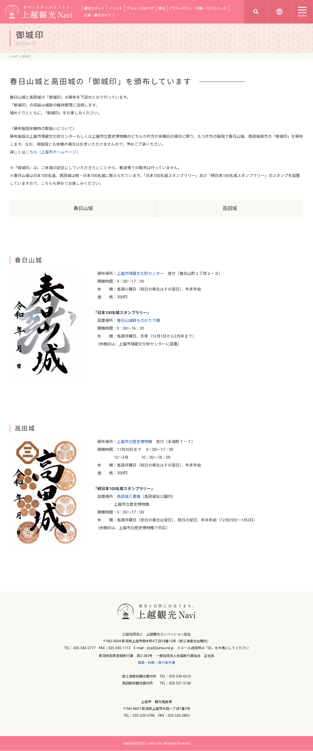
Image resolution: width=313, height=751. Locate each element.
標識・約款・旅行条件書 (156, 663)
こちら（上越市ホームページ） (52, 152)
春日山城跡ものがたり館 (138, 320)
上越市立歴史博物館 (134, 441)
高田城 (230, 208)
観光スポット (94, 8)
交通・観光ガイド (97, 15)
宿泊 (161, 8)
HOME (14, 56)
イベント (116, 8)
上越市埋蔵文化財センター (140, 273)
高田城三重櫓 (128, 496)
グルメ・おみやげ (140, 8)
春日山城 (83, 208)
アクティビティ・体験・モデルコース (197, 8)
